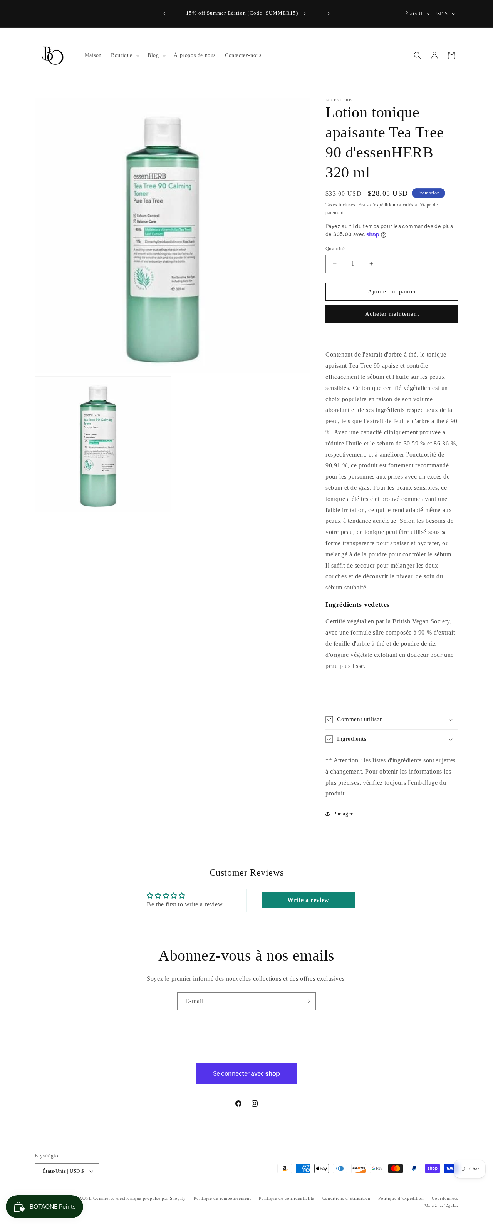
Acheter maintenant (392, 314)
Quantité (335, 248)
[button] (124, 55)
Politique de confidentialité (286, 1198)
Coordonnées (445, 1198)
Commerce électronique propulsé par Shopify (139, 1198)
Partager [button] (343, 814)
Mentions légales (441, 1206)
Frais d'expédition (377, 205)
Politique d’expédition (401, 1198)
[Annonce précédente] (164, 13)
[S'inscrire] (306, 1001)
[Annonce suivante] (328, 13)
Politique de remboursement (222, 1198)
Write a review (308, 900)
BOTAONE (81, 1198)
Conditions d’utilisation (346, 1198)
